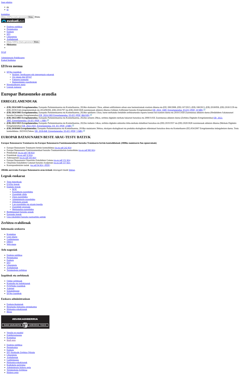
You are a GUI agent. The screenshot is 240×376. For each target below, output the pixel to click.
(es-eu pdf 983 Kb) (86, 150)
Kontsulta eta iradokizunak (18, 283)
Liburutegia (12, 36)
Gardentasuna (13, 239)
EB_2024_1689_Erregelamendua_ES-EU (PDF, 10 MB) (177, 110)
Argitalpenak (12, 39)
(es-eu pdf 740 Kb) (26, 153)
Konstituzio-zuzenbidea (22, 192)
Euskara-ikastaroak (15, 304)
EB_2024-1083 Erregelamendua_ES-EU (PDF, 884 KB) (64, 115)
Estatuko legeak (14, 187)
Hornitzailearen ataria (16, 84)
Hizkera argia (12, 372)
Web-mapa (11, 244)
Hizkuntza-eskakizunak (17, 362)
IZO (8, 34)
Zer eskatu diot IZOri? (22, 77)
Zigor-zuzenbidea (20, 197)
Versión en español (15, 332)
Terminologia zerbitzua (17, 270)
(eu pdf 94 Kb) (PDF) (40, 165)
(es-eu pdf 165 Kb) (27, 158)
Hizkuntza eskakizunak (17, 309)
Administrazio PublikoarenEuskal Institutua (13, 58)
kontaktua (5, 14)
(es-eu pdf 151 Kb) (62, 160)
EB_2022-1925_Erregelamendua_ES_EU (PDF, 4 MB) (47, 126)
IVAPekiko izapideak (16, 286)
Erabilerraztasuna (14, 335)
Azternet (10, 288)
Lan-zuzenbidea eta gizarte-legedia (27, 204)
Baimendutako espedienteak (24, 82)
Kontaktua (11, 234)
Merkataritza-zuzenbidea (23, 209)
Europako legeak (14, 214)
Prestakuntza (12, 29)
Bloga (9, 312)
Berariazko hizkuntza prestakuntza (22, 307)
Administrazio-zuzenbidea (23, 199)
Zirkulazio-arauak (20, 202)
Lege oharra (12, 237)
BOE (14, 189)
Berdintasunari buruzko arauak (20, 212)
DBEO (10, 242)
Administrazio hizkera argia (19, 367)
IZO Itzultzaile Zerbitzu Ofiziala (21, 352)
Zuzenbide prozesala (21, 207)
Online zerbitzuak (14, 281)
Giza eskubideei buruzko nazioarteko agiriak (26, 217)
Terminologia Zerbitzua (17, 370)
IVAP (3, 52)
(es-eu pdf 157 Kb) (62, 163)
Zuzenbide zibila (19, 194)
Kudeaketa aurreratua (16, 365)
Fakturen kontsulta (20, 79)
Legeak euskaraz (14, 87)
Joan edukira (6, 2)
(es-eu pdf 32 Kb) (25, 155)
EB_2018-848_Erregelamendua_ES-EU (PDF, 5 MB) (59, 131)
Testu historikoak (14, 182)
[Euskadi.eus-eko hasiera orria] (17, 47)
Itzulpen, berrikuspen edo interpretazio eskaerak (33, 74)
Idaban (72, 170)
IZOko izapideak (14, 72)
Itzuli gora (11, 340)
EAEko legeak (13, 184)
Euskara (10, 31)
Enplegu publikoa (14, 26)
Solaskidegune (13, 291)
